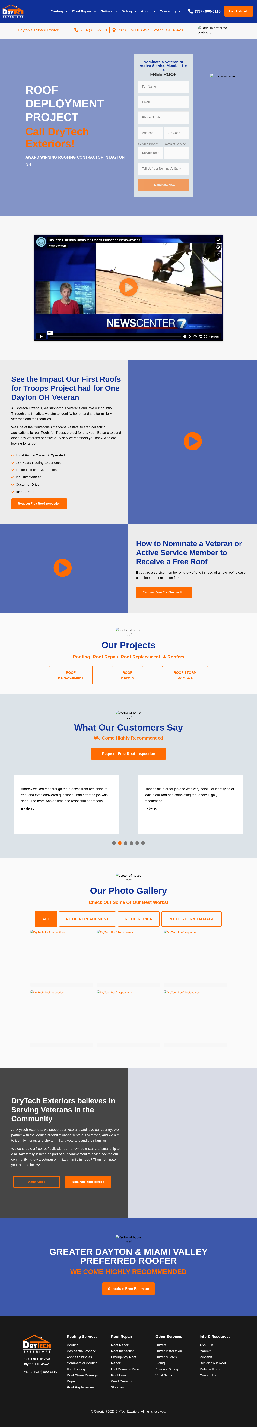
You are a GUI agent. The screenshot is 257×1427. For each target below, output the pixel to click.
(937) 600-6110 (45, 1372)
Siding (127, 11)
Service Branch (148, 144)
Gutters (106, 11)
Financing (168, 11)
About (146, 11)
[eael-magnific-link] (61, 956)
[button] (128, 288)
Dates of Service (175, 144)
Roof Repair (81, 11)
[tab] (71, 675)
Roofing (56, 11)
